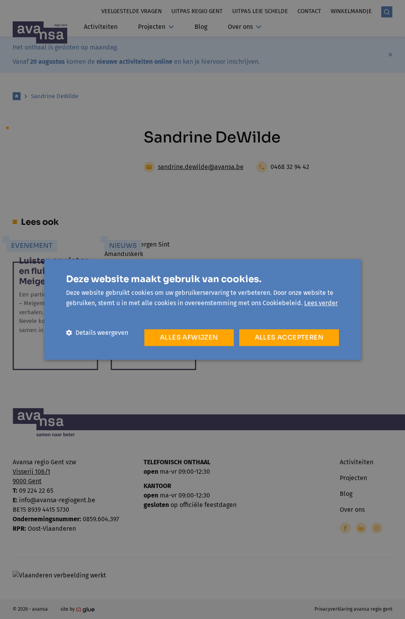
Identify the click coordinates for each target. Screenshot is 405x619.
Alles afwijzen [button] (189, 337)
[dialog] (202, 309)
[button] (97, 332)
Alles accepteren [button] (289, 337)
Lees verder (321, 303)
